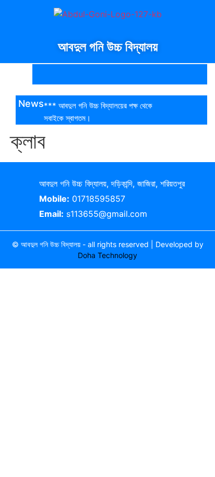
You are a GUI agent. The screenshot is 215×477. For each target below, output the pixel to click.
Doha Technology (107, 255)
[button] (24, 74)
